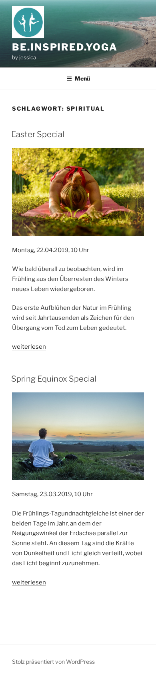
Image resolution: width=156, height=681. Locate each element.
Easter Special (37, 134)
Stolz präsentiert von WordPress (53, 661)
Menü (82, 78)
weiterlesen (29, 346)
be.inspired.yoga (65, 47)
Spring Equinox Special (53, 379)
